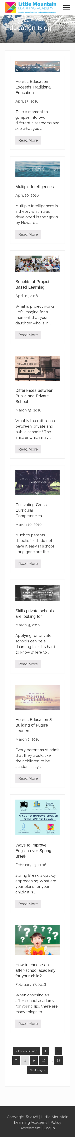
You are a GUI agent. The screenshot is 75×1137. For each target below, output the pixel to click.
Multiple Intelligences (34, 186)
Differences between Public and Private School (34, 396)
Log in (49, 1128)
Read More (28, 141)
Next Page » (37, 1071)
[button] (66, 7)
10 (43, 1061)
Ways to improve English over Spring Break (33, 850)
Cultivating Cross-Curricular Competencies (31, 510)
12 (58, 1061)
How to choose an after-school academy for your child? (35, 970)
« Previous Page (26, 1052)
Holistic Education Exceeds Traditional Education (33, 87)
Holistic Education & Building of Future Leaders (33, 725)
